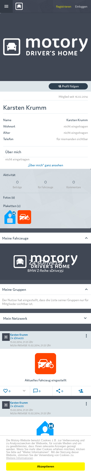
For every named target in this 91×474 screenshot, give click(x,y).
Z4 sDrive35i (17, 338)
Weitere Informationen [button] (19, 458)
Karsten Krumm (19, 334)
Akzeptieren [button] (45, 466)
